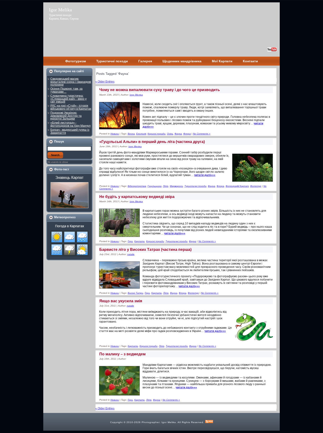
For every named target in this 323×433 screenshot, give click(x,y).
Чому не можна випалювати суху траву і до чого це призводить (159, 90)
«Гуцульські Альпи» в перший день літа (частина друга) (152, 142)
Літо (165, 186)
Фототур (255, 186)
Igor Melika (60, 9)
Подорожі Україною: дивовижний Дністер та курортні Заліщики (66, 115)
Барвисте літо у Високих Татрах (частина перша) (145, 250)
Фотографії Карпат (237, 186)
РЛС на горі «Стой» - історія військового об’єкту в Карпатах (70, 107)
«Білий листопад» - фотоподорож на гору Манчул (70, 124)
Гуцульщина (155, 186)
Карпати (139, 241)
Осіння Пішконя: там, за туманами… (66, 90)
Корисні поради (157, 133)
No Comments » (201, 133)
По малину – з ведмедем (122, 354)
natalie (131, 254)
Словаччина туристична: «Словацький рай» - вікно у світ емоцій (68, 98)
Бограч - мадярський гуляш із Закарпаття (69, 131)
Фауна (178, 133)
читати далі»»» (189, 286)
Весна (131, 133)
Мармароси (176, 186)
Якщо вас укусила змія (120, 301)
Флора (187, 133)
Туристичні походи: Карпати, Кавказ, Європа (64, 16)
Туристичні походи (195, 186)
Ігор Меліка (136, 94)
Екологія (141, 133)
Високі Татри (135, 293)
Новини (114, 133)
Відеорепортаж (137, 186)
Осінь (170, 133)
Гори (130, 241)
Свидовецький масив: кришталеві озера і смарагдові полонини (70, 81)
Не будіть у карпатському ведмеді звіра (137, 197)
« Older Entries (104, 81)
